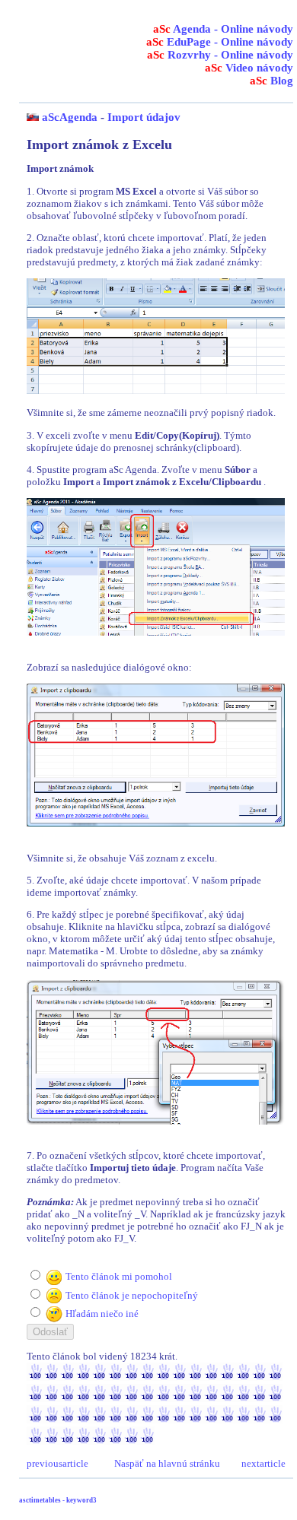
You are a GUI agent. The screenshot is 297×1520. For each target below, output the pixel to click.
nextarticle (263, 1463)
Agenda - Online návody (223, 29)
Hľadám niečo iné (102, 1313)
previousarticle (57, 1463)
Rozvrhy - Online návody (220, 55)
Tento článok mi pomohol (118, 1276)
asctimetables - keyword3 (58, 1500)
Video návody (249, 68)
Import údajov (143, 117)
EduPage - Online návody (219, 42)
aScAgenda (69, 117)
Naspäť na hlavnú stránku (167, 1463)
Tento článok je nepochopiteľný (131, 1295)
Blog (271, 81)
